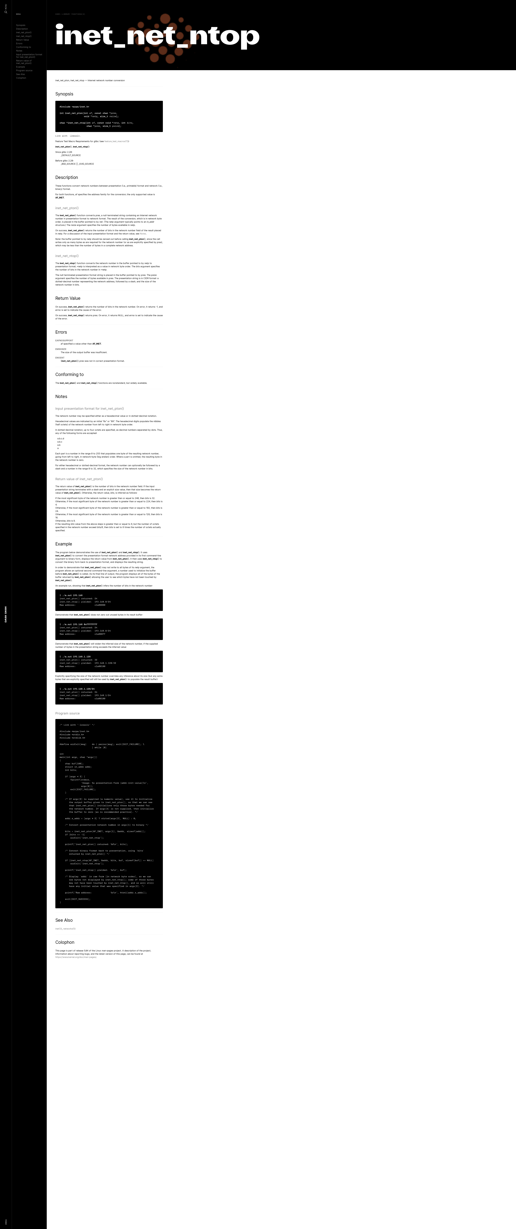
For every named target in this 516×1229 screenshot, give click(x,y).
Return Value (22, 39)
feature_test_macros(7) (116, 141)
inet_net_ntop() (24, 36)
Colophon (21, 77)
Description (22, 28)
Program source (24, 70)
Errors (19, 43)
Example (20, 66)
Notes (19, 50)
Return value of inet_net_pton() (24, 62)
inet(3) (58, 928)
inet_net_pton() (24, 32)
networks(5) (69, 928)
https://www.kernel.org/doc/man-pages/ (75, 957)
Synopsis (20, 25)
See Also (20, 74)
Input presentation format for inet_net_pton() (29, 55)
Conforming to (23, 47)
